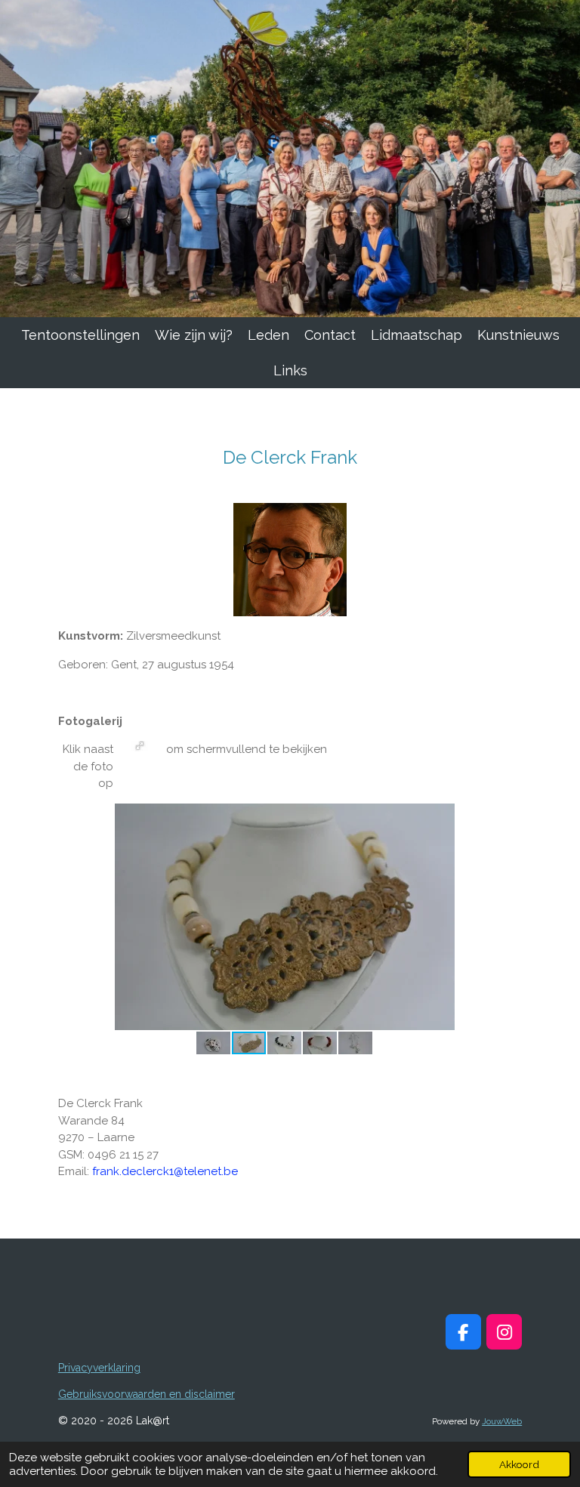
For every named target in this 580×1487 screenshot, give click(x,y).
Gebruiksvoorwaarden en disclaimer (146, 1394)
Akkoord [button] (519, 1464)
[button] (498, 817)
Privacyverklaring (99, 1368)
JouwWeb (502, 1421)
